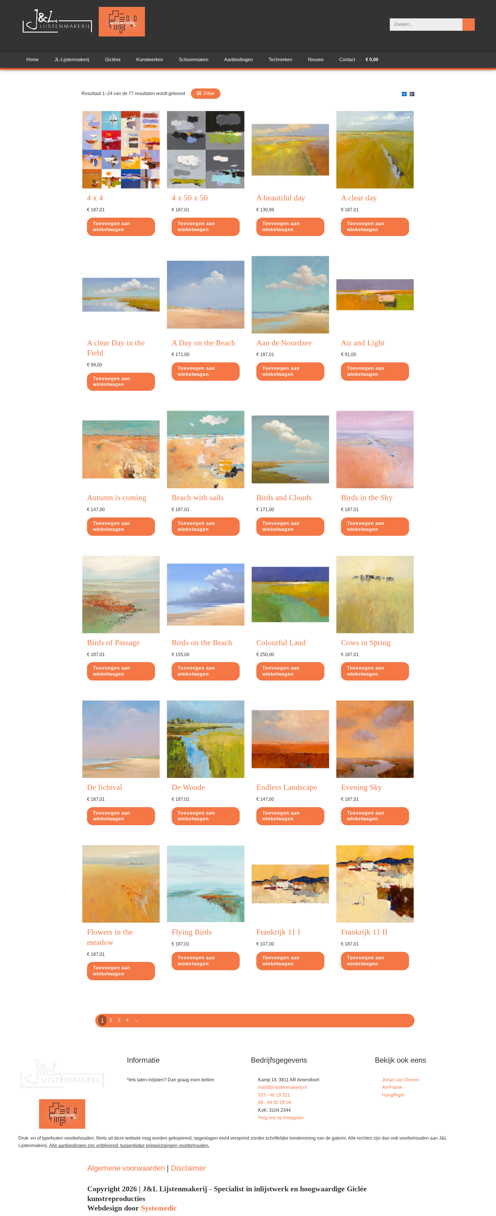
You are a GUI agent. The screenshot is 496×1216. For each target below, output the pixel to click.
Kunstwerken (149, 59)
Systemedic (159, 1208)
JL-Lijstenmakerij (72, 59)
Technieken (280, 59)
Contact (347, 59)
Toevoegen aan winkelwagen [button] (111, 226)
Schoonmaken (193, 59)
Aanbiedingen (238, 59)
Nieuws (315, 59)
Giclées (113, 59)
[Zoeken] (468, 24)
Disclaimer (188, 1168)
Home (32, 59)
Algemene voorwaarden (126, 1168)
